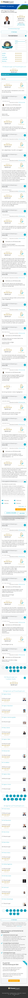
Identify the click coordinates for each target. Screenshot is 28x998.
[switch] (15, 500)
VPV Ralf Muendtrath (6, 820)
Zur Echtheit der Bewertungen (14, 28)
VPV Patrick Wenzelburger (7, 899)
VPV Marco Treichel (6, 727)
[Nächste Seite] (18, 671)
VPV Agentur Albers (6, 774)
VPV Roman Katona (6, 852)
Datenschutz (19, 993)
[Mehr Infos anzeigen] (7, 45)
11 (16, 799)
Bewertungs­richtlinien (5, 993)
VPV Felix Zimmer (5, 832)
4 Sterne (16, 42)
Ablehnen (22, 513)
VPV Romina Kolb (21, 102)
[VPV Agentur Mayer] (7, 20)
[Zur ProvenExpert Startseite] (7, 2)
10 (12, 799)
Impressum (24, 993)
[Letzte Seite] (24, 799)
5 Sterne (16, 40)
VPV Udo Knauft (5, 887)
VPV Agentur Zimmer (6, 784)
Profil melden (19, 926)
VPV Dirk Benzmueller (6, 876)
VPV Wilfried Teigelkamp (7, 864)
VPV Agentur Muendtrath (7, 705)
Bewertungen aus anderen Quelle (21, 24)
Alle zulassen (20, 509)
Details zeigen (21, 506)
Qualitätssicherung (13, 993)
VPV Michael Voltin (6, 751)
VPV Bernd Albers (5, 842)
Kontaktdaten (13, 36)
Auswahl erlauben (11, 513)
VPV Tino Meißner (5, 762)
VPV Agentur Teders (6, 739)
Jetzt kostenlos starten (14, 980)
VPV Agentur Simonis (6, 694)
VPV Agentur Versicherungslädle (9, 717)
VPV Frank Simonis (6, 808)
